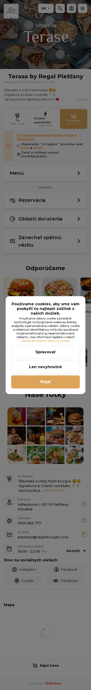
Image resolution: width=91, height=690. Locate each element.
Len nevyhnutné (45, 367)
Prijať (45, 382)
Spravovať (45, 352)
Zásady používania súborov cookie (45, 341)
